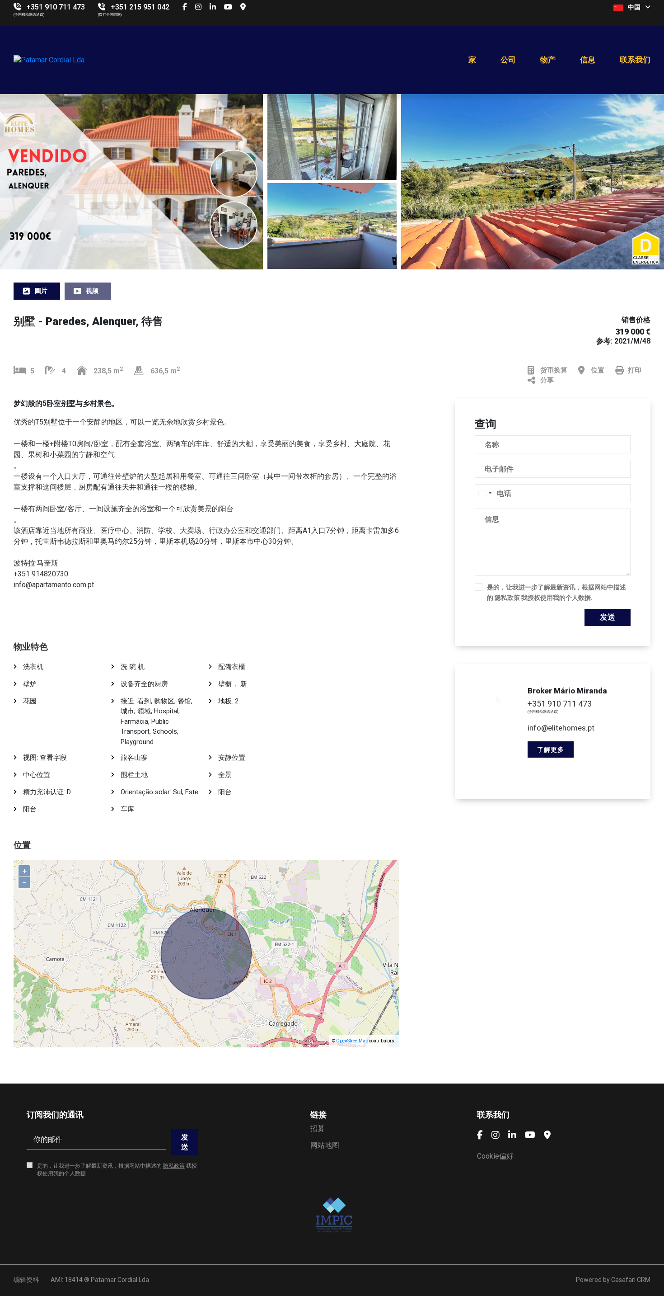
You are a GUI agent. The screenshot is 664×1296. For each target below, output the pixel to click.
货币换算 (553, 370)
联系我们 (635, 59)
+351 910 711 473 (55, 7)
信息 (587, 59)
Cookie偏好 (495, 1156)
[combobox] (484, 493)
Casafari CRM (630, 1279)
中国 (634, 7)
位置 (597, 370)
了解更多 (550, 749)
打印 (634, 370)
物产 (548, 59)
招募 (317, 1128)
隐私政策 (507, 597)
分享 (547, 380)
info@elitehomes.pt (561, 727)
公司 (508, 59)
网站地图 (324, 1145)
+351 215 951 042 (140, 7)
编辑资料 (26, 1279)
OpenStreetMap (352, 1040)
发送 (607, 617)
